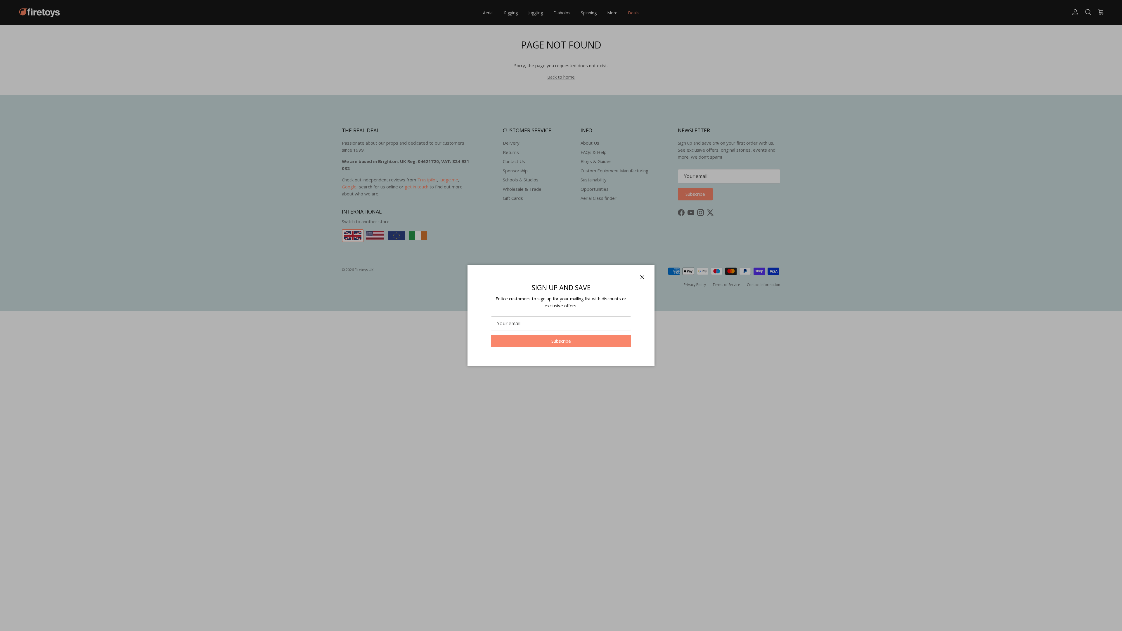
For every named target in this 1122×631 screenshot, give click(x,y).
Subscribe (561, 341)
